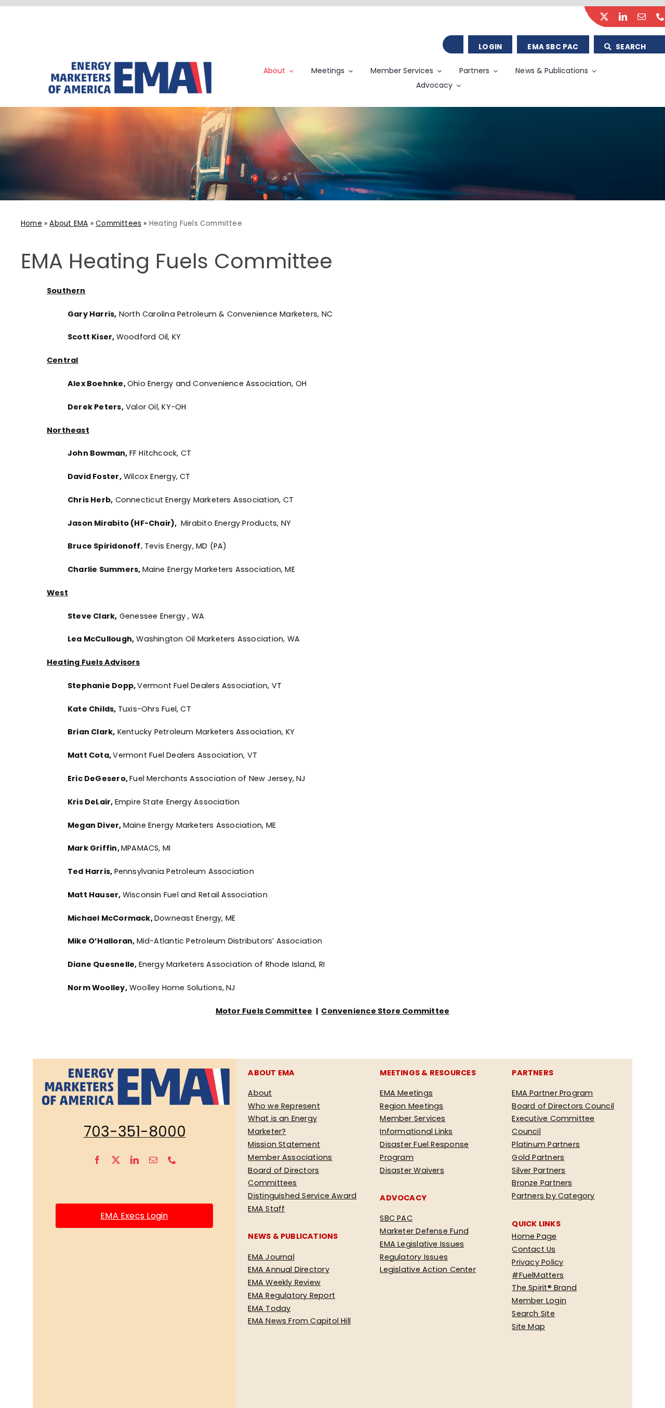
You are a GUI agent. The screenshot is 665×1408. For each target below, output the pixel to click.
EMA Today (269, 1308)
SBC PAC (396, 1218)
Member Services (412, 1118)
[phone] (660, 16)
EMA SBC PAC (552, 47)
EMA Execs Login (134, 1216)
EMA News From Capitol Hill (299, 1321)
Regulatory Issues (414, 1257)
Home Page (534, 1236)
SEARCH (630, 47)
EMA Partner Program (552, 1093)
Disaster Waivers (412, 1170)
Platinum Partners (546, 1144)
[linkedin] (623, 16)
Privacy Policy (537, 1262)
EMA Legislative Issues (422, 1244)
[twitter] (604, 16)
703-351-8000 (135, 1132)
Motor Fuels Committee (264, 1011)
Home (31, 223)
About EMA (68, 223)
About (260, 1093)
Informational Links (416, 1131)
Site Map (528, 1326)
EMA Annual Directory (288, 1269)
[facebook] (585, 16)
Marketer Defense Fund (424, 1231)
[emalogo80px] (129, 64)
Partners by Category (553, 1196)
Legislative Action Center (427, 1269)
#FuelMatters (538, 1275)
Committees (118, 223)
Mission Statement (284, 1144)
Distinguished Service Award (302, 1196)
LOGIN (490, 47)
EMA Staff (266, 1209)
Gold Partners (538, 1157)
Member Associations (290, 1157)
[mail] (641, 16)
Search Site (533, 1313)
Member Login (539, 1300)
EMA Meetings (406, 1093)
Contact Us (533, 1249)
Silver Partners (538, 1170)
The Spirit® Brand (544, 1287)
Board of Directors (283, 1170)
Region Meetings (411, 1106)
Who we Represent (284, 1106)
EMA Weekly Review (284, 1282)
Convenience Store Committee (385, 1011)
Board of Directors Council (563, 1106)
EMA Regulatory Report (291, 1295)
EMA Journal (271, 1257)
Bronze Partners (542, 1183)
